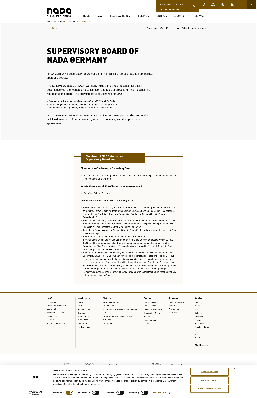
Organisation (71, 21)
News (197, 302)
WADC (80, 302)
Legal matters (119, 16)
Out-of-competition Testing (153, 309)
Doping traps (107, 323)
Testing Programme (151, 302)
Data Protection (83, 323)
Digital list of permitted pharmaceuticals (117, 316)
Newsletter (199, 338)
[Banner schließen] (235, 369)
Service (200, 16)
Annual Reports (52, 316)
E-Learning (173, 313)
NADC (80, 306)
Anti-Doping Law (84, 309)
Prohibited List (108, 306)
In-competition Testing (152, 313)
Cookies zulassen (209, 371)
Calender (198, 313)
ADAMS (147, 317)
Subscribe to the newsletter (194, 28)
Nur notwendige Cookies (209, 389)
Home (86, 16)
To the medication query (172, 9)
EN (251, 5)
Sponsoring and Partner (55, 313)
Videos (197, 334)
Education (180, 16)
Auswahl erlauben (209, 380)
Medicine (142, 16)
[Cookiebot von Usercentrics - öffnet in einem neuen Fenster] (35, 393)
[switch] (95, 393)
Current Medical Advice (111, 302)
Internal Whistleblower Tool (57, 323)
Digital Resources (201, 345)
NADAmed (107, 320)
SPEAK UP (51, 320)
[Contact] (204, 4)
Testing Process (150, 306)
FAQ (196, 331)
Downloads (199, 317)
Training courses (175, 309)
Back (54, 28)
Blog (197, 309)
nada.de (50, 21)
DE (242, 5)
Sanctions (81, 313)
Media (197, 306)
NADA (99, 16)
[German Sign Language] (232, 4)
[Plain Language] (223, 4)
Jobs (197, 341)
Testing (160, 16)
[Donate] (213, 4)
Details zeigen (160, 393)
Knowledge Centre (202, 327)
